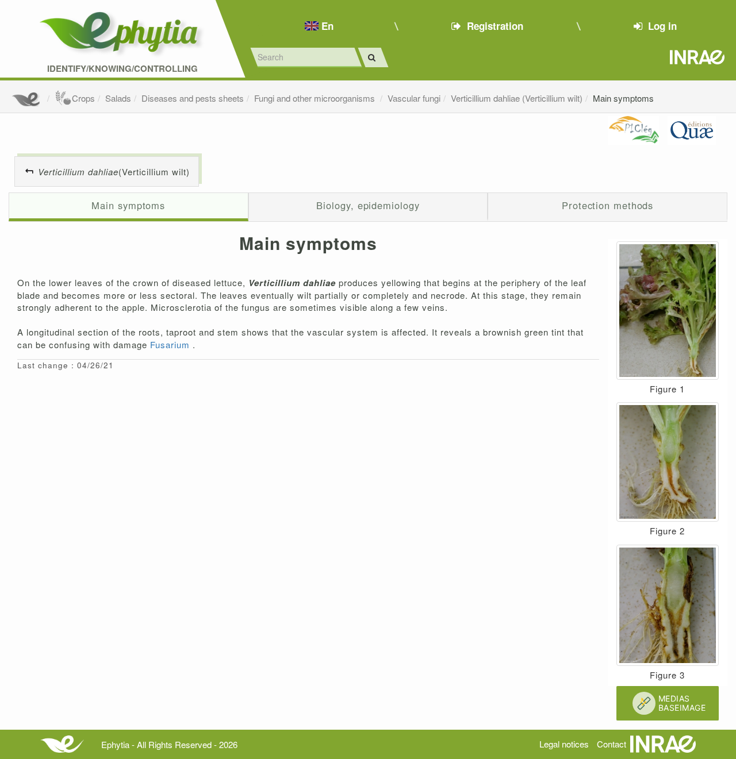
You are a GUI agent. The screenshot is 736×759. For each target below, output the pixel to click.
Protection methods (607, 205)
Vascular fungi (414, 98)
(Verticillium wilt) (114, 171)
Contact (611, 744)
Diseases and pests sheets (192, 98)
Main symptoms (623, 98)
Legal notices (564, 744)
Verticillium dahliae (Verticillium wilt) (516, 98)
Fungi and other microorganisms (315, 98)
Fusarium (171, 344)
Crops (83, 98)
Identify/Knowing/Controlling (122, 69)
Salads (118, 98)
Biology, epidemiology (367, 205)
